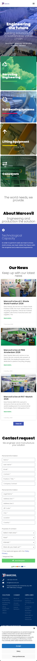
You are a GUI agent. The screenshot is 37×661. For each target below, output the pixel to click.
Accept (18, 646)
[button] (34, 628)
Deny (18, 651)
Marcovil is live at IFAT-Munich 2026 (18, 397)
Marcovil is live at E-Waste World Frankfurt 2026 (16, 302)
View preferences (18, 656)
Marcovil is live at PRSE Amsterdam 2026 (14, 351)
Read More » (8, 318)
